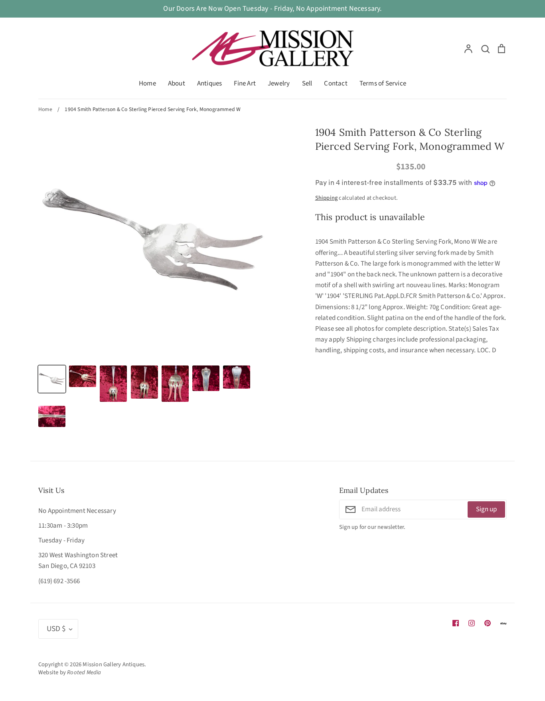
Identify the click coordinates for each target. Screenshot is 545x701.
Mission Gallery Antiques (113, 664)
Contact (335, 83)
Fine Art (245, 83)
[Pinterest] (488, 623)
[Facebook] (456, 623)
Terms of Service (382, 83)
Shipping (326, 198)
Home (147, 83)
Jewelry (279, 83)
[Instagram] (472, 623)
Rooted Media (84, 672)
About (176, 83)
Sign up (486, 509)
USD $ (56, 628)
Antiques (209, 83)
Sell (307, 83)
